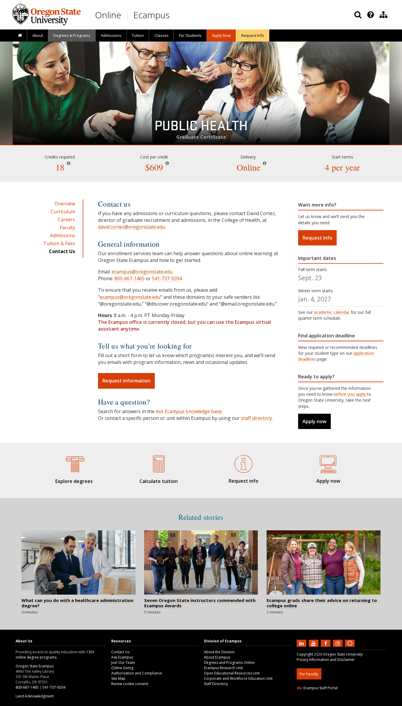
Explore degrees (74, 481)
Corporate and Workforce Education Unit (238, 678)
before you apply (350, 394)
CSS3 (343, 702)
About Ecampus (217, 657)
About (37, 35)
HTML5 (329, 702)
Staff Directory (216, 683)
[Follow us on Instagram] (338, 643)
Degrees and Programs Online (229, 662)
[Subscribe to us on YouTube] (314, 643)
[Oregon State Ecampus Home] (128, 15)
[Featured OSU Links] (370, 14)
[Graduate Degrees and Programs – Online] (73, 463)
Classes (162, 35)
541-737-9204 (167, 278)
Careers (66, 219)
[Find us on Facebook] (326, 643)
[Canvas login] (350, 648)
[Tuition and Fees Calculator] (158, 463)
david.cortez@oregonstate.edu (131, 227)
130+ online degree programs (55, 654)
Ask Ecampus (122, 657)
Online (108, 15)
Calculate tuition (158, 481)
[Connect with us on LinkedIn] (302, 643)
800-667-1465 (129, 278)
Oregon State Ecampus (35, 666)
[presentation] (370, 14)
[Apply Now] (328, 463)
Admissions (111, 35)
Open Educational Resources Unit (232, 673)
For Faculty (309, 674)
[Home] (20, 35)
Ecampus (151, 15)
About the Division (219, 651)
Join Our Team (123, 662)
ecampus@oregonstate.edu (142, 271)
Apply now (314, 421)
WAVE (355, 702)
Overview (65, 204)
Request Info (252, 35)
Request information (126, 380)
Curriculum (63, 212)
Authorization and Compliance (136, 673)
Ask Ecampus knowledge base (189, 411)
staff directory (256, 418)
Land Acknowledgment (35, 696)
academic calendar (332, 312)
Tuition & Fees (59, 243)
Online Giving (122, 667)
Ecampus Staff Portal (320, 687)
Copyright (305, 654)
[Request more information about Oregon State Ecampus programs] (243, 463)
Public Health (201, 127)
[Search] (357, 14)
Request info (317, 238)
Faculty (67, 227)
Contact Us (120, 651)
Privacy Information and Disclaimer (326, 659)
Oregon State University (343, 654)
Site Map (118, 678)
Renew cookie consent (129, 683)
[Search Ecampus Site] (357, 14)
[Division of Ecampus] (383, 14)
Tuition (138, 35)
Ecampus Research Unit (223, 667)
